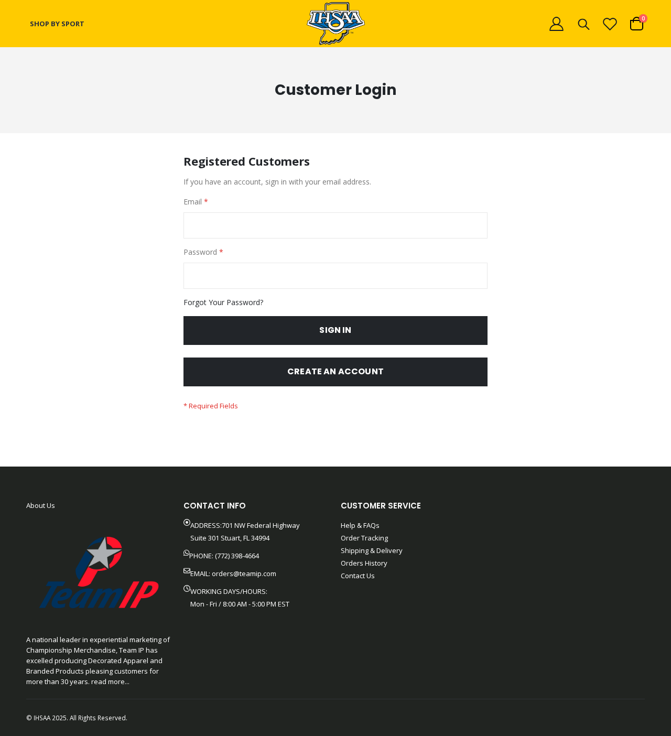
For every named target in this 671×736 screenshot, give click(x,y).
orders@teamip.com (244, 573)
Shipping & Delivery (372, 550)
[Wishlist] (610, 24)
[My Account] (556, 24)
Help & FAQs (360, 525)
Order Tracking (364, 538)
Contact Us (358, 575)
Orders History (364, 563)
